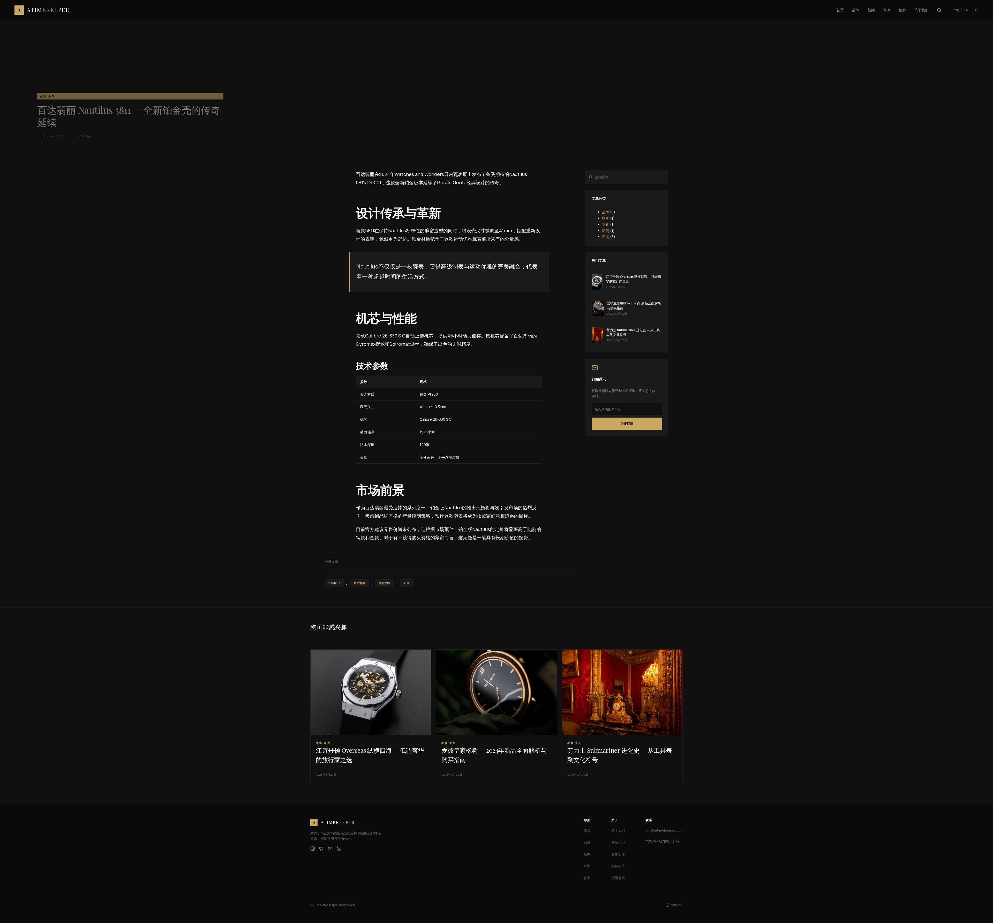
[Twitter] (321, 848)
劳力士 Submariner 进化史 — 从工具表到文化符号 (633, 331)
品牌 (605, 212)
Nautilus (334, 583)
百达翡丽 (359, 583)
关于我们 (618, 830)
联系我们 (618, 842)
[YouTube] (330, 848)
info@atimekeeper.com (664, 830)
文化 (605, 224)
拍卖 (605, 218)
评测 (605, 236)
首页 (587, 830)
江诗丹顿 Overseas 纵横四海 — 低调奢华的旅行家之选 (633, 278)
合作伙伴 (618, 854)
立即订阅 (627, 423)
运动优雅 (384, 583)
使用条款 (618, 877)
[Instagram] (312, 848)
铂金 (406, 583)
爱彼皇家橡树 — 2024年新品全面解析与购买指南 (634, 305)
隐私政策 (618, 866)
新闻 (605, 230)
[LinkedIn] (339, 848)
